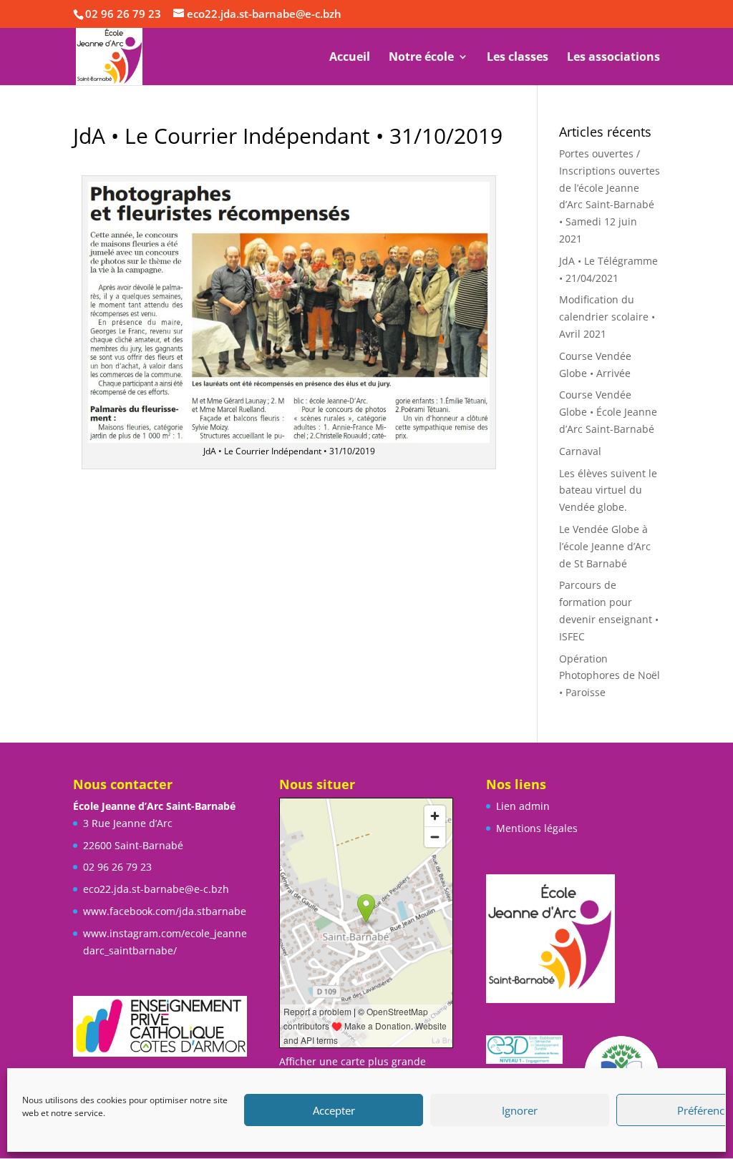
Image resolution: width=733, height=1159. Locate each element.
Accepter (334, 1110)
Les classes (517, 58)
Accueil (349, 58)
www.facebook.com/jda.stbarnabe (164, 911)
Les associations (613, 58)
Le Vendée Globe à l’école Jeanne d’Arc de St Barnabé (605, 546)
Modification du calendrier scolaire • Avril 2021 (607, 317)
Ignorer (520, 1110)
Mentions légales (537, 828)
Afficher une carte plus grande (352, 1061)
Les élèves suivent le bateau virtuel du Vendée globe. (608, 490)
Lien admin (523, 806)
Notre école (421, 58)
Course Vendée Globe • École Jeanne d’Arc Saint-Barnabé (608, 412)
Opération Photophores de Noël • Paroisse (609, 676)
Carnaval (580, 451)
